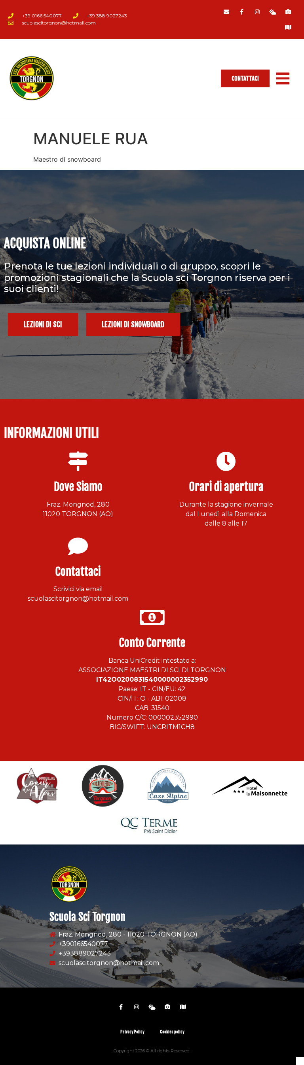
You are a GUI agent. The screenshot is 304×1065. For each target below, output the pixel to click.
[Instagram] (257, 11)
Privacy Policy (132, 1031)
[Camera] (288, 11)
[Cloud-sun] (273, 11)
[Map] (288, 27)
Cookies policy (172, 1031)
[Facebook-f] (241, 11)
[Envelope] (226, 11)
